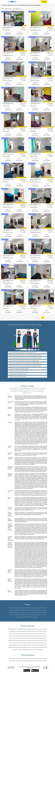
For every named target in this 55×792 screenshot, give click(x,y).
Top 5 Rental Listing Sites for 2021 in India (30, 616)
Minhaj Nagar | (30, 633)
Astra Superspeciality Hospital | (21, 629)
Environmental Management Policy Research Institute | (35, 638)
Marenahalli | (28, 645)
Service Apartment (16, 8)
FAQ (20, 666)
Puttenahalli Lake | (12, 640)
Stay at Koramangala (26, 614)
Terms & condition (36, 666)
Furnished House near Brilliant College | (15, 658)
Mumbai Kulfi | (18, 633)
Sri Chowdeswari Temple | (35, 647)
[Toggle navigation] (18, 1)
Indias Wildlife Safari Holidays (19, 610)
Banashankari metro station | (39, 633)
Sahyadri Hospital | (26, 640)
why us (29, 666)
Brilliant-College (8, 8)
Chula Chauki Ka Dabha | (39, 640)
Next (52, 317)
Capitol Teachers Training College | (18, 635)
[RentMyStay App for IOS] (35, 670)
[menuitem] (38, 317)
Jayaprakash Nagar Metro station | (33, 629)
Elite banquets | (24, 633)
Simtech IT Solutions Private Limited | (35, 649)
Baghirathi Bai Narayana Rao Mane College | (17, 645)
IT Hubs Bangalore (17, 614)
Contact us (24, 666)
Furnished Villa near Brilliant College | (30, 658)
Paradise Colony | (28, 635)
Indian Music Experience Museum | (18, 638)
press (28, 667)
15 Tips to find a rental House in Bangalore (34, 610)
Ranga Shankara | (19, 640)
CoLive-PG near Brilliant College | (39, 660)
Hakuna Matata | (35, 635)
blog (31, 667)
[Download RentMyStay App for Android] (26, 670)
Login (44, 1)
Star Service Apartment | (23, 649)
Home (2, 8)
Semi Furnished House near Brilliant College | (24, 660)
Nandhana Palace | (42, 642)
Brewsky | (32, 640)
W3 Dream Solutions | (38, 631)
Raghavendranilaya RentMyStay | (27, 631)
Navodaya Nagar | (26, 647)
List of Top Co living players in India (16, 607)
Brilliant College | (11, 629)
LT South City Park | (35, 645)
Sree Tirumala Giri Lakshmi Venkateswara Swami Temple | (27, 642)
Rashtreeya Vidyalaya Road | (17, 647)
